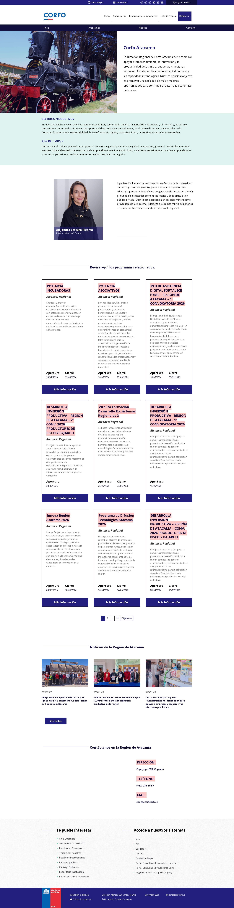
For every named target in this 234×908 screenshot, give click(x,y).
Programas (94, 27)
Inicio (107, 15)
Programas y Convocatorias (143, 15)
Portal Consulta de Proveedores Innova (156, 863)
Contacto (191, 27)
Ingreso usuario (183, 2)
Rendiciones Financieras (71, 848)
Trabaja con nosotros (70, 852)
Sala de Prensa (168, 15)
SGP (138, 839)
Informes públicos (68, 862)
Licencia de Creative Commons (118, 899)
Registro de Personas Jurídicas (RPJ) (154, 872)
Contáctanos (121, 2)
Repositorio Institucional (71, 871)
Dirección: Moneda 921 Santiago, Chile (119, 895)
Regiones (184, 15)
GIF (137, 844)
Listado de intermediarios (72, 857)
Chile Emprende (67, 838)
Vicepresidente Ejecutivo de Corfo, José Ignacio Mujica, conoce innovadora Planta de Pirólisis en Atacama (64, 700)
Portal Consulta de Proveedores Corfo (155, 867)
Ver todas (55, 721)
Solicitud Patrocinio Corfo (72, 843)
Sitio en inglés (97, 2)
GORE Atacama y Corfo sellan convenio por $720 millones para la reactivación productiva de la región (117, 700)
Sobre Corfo (119, 15)
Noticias (143, 27)
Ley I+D (140, 853)
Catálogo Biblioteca (69, 867)
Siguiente (127, 618)
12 (117, 618)
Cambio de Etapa (144, 858)
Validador (140, 848)
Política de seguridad (82, 899)
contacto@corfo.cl (177, 895)
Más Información (65, 389)
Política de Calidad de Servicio (74, 876)
